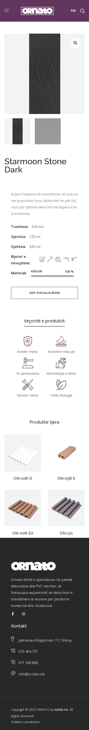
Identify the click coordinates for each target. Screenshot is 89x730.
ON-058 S (66, 478)
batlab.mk (61, 709)
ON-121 (66, 533)
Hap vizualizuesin (44, 292)
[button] (75, 43)
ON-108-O (23, 478)
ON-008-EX (22, 533)
